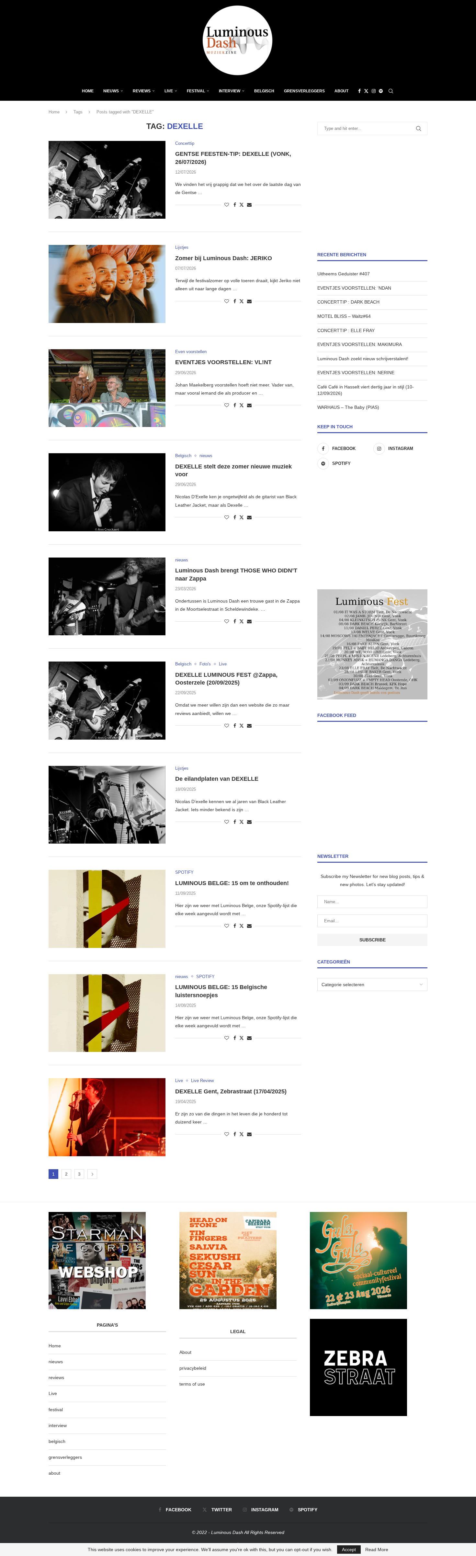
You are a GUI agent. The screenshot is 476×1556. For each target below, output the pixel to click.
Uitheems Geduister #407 (343, 273)
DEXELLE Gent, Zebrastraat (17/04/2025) (231, 1091)
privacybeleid (192, 1368)
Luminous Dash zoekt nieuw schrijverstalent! (362, 358)
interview (58, 1425)
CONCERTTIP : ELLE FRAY (346, 330)
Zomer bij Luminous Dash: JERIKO (223, 258)
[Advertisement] (372, 193)
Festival (196, 91)
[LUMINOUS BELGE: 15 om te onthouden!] (107, 909)
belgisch (57, 1441)
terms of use (192, 1384)
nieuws (111, 91)
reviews (56, 1377)
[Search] (391, 91)
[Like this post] (226, 204)
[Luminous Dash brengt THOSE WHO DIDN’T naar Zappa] (107, 596)
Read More (376, 1549)
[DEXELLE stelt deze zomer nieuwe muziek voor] (107, 492)
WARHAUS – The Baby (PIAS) (348, 407)
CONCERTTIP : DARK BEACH (348, 302)
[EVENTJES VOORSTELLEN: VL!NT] (107, 388)
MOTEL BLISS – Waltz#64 (344, 316)
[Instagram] (374, 91)
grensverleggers (65, 1457)
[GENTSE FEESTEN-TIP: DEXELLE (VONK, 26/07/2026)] (107, 180)
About (341, 91)
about (54, 1473)
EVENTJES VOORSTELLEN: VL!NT (223, 362)
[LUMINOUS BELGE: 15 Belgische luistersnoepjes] (107, 1013)
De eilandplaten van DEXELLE (216, 779)
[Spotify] (381, 91)
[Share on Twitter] (241, 204)
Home (88, 91)
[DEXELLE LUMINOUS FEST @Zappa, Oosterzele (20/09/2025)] (107, 700)
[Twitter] (366, 91)
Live (168, 91)
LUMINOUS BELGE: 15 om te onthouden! (232, 883)
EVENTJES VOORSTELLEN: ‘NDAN (354, 288)
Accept (349, 1549)
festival (56, 1409)
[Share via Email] (249, 204)
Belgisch (264, 91)
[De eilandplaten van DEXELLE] (107, 805)
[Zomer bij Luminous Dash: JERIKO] (107, 284)
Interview (229, 91)
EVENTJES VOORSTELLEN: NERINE (355, 372)
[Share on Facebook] (234, 204)
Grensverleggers (304, 91)
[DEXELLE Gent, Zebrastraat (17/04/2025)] (107, 1117)
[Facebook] (359, 91)
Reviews (142, 91)
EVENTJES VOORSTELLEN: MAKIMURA (359, 344)
